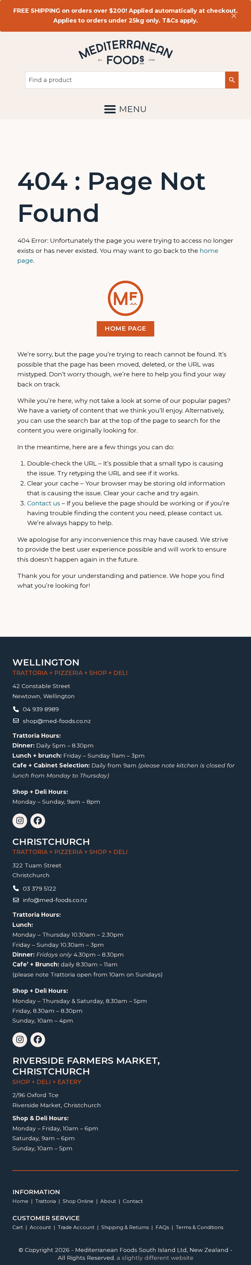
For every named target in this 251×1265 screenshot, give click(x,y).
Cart (17, 1227)
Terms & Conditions (199, 1227)
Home (20, 1201)
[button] (125, 109)
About (108, 1201)
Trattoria (45, 1201)
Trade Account (76, 1227)
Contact (133, 1201)
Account (40, 1227)
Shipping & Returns (125, 1227)
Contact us (43, 503)
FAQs (162, 1227)
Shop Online (79, 1201)
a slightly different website (155, 1257)
